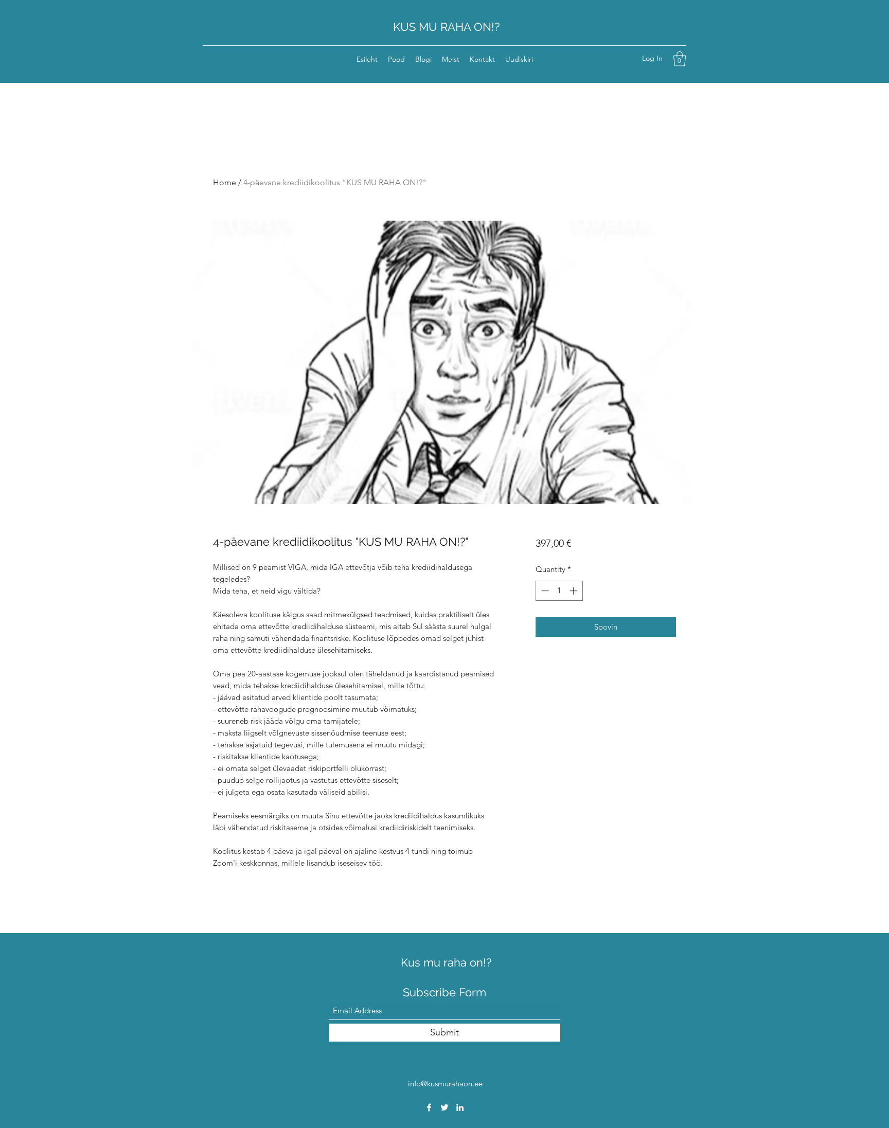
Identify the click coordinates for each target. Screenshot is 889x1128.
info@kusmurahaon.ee (445, 1083)
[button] (679, 58)
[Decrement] (544, 590)
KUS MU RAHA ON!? (446, 26)
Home (224, 182)
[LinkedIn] (460, 1107)
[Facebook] (429, 1107)
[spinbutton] (558, 590)
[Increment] (574, 590)
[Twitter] (444, 1107)
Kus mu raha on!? (446, 962)
